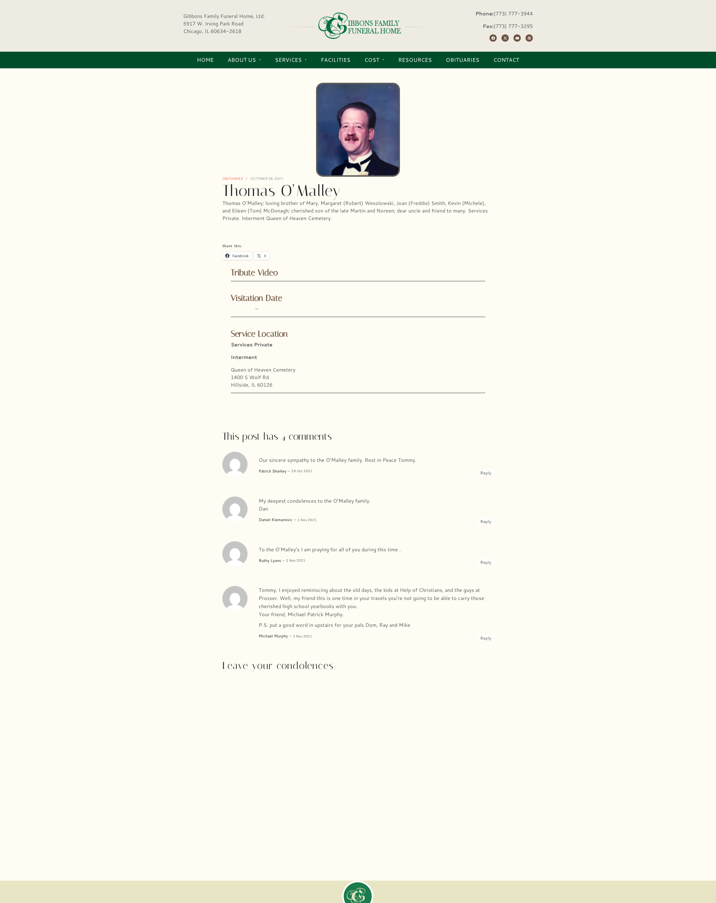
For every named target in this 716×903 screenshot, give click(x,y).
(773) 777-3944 (513, 13)
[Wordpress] (529, 38)
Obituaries (232, 178)
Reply (485, 473)
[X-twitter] (505, 38)
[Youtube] (517, 38)
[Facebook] (493, 38)
